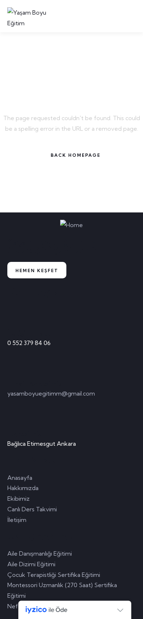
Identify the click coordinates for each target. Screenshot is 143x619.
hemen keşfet (36, 270)
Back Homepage (75, 155)
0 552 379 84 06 (29, 342)
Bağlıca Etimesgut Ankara (41, 443)
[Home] (71, 225)
